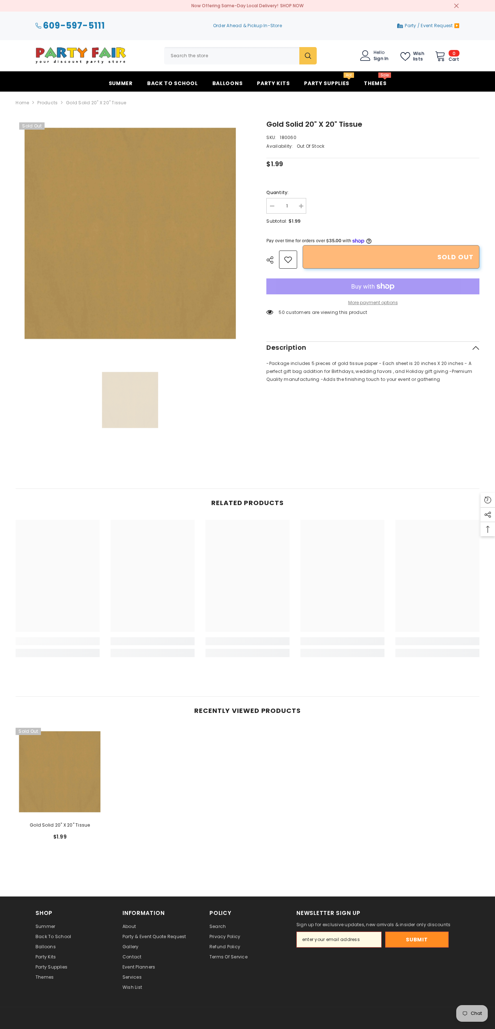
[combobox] (231, 55)
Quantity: (277, 192)
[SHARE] (272, 260)
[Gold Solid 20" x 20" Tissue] (60, 772)
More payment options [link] (373, 302)
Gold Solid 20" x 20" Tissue (60, 825)
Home (22, 103)
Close (456, 6)
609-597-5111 (74, 26)
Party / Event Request (429, 25)
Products (47, 103)
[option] (130, 233)
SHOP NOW (292, 6)
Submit (417, 939)
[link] (288, 260)
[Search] (240, 55)
